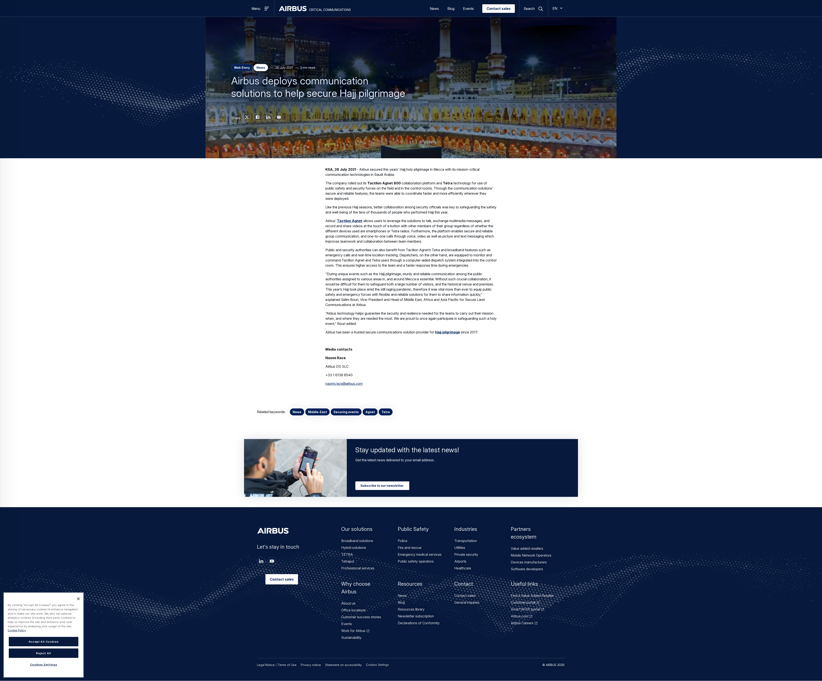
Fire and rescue (409, 547)
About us (348, 603)
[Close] (78, 598)
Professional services (357, 568)
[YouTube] (272, 561)
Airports (460, 561)
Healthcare (462, 568)
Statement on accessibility (343, 665)
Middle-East (317, 412)
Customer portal (523, 602)
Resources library (411, 609)
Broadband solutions (357, 541)
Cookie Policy (17, 630)
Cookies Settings (377, 664)
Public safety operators (416, 561)
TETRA (347, 554)
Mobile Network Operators (531, 555)
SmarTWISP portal (525, 609)
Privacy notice (311, 665)
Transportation (465, 541)
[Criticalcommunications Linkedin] (268, 117)
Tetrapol (347, 561)
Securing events (346, 412)
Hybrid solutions (353, 547)
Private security (466, 554)
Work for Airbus (353, 631)
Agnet (370, 412)
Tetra (385, 412)
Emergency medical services (420, 554)
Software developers (527, 569)
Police (402, 541)
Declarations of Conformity (419, 623)
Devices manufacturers (529, 562)
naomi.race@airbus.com (344, 383)
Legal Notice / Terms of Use (276, 665)
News (434, 8)
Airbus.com (519, 616)
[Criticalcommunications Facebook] (257, 117)
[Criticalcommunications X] (247, 117)
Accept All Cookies (44, 641)
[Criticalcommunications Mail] (279, 117)
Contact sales (499, 8)
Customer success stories (361, 617)
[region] (43, 635)
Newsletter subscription (416, 616)
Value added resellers (527, 548)
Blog (450, 8)
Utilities (459, 547)
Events (468, 8)
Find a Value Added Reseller (532, 595)
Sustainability (351, 637)
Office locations (353, 610)
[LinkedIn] (261, 561)
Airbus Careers (522, 623)
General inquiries (467, 602)
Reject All (43, 653)
